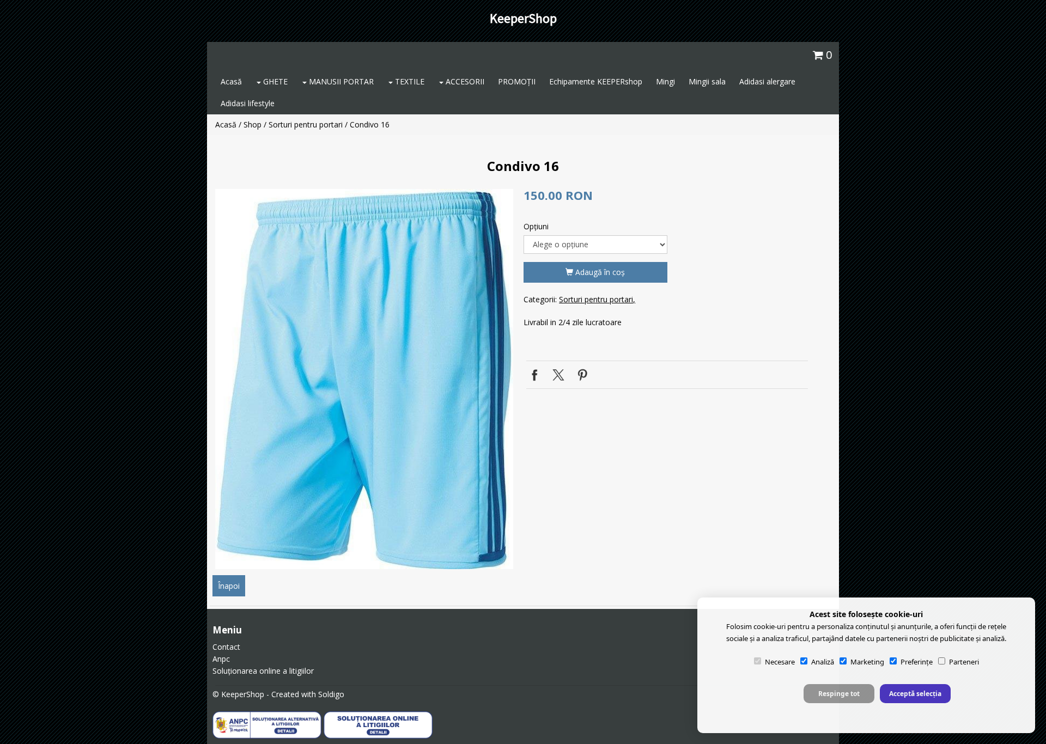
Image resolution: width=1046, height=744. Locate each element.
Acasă (231, 81)
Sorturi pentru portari (306, 124)
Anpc (221, 659)
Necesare (780, 662)
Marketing (867, 662)
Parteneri (964, 662)
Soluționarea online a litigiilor (263, 671)
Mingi (665, 81)
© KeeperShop (238, 694)
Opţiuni (536, 226)
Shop (253, 124)
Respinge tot (839, 693)
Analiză (822, 662)
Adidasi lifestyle (248, 103)
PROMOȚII (517, 81)
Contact (226, 647)
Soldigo (331, 694)
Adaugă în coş (599, 272)
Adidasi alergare (767, 81)
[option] (364, 379)
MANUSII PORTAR (340, 81)
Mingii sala (707, 81)
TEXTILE (408, 81)
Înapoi (229, 586)
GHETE (274, 81)
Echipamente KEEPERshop (595, 81)
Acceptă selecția (915, 693)
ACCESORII (463, 81)
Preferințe (917, 662)
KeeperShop (523, 18)
